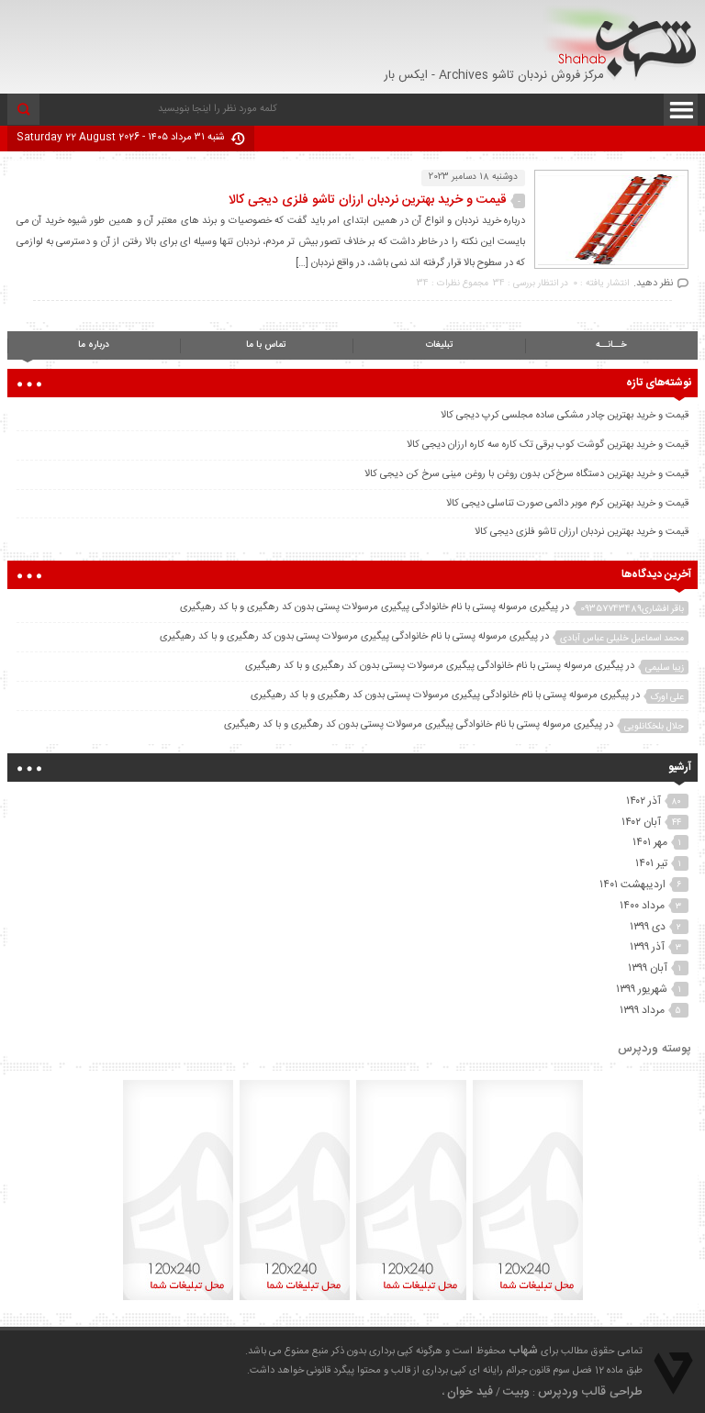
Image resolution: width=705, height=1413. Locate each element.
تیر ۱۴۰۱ (651, 863)
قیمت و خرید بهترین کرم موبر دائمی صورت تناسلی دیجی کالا (567, 503)
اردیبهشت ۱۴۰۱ (632, 884)
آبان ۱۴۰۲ (641, 822)
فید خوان (470, 1392)
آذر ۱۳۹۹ (647, 947)
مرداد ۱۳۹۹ (642, 1010)
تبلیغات (439, 345)
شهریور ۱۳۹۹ (641, 989)
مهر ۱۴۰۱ (649, 842)
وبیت (516, 1392)
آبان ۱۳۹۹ (647, 968)
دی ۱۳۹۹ (648, 927)
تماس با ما (265, 345)
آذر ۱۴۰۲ (643, 801)
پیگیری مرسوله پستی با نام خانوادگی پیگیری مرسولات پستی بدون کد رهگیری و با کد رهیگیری (369, 607)
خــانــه (611, 345)
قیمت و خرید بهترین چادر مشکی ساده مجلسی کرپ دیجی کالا (564, 415)
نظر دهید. (653, 283)
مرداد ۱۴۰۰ (642, 905)
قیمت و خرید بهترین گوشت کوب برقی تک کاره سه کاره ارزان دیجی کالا (547, 445)
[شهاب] (620, 43)
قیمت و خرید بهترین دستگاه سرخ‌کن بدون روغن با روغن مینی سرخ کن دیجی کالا (526, 474)
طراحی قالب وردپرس (590, 1392)
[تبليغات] (528, 1300)
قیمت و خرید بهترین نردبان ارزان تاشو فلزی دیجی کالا (368, 200)
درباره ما (93, 345)
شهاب (523, 1351)
